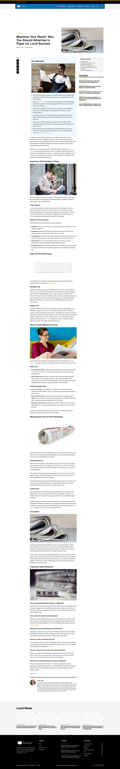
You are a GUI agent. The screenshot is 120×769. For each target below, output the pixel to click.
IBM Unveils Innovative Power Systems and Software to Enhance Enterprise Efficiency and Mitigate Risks (90, 98)
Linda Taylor (30, 47)
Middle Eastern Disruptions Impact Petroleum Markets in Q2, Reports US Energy (90, 87)
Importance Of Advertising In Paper (88, 62)
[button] (102, 6)
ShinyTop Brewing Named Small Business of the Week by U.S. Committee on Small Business (90, 92)
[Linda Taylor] (33, 686)
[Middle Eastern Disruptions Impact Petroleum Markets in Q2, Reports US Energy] (49, 717)
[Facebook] (94, 2)
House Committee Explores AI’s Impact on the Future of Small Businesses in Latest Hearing (90, 104)
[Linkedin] (97, 2)
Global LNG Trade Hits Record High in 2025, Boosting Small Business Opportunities (89, 81)
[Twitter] (99, 2)
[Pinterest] (17, 66)
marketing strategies (44, 132)
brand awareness (34, 625)
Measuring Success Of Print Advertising (89, 67)
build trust (50, 646)
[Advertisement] (60, 18)
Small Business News (83, 79)
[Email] (17, 72)
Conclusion (83, 68)
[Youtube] (102, 2)
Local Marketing (19, 32)
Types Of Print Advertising (86, 64)
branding (48, 319)
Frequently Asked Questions (86, 70)
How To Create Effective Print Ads (88, 65)
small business (51, 283)
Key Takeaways (84, 61)
